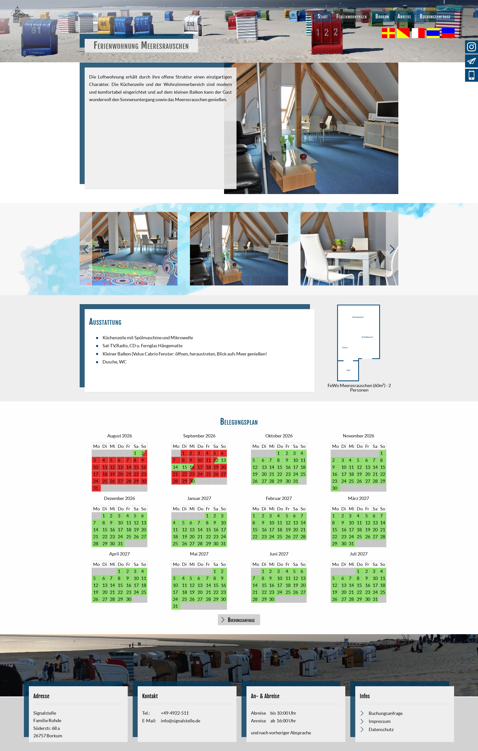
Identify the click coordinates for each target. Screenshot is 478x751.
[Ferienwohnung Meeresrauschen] (359, 381)
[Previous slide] (86, 249)
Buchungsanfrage (435, 16)
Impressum (380, 721)
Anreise (404, 16)
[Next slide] (392, 249)
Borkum (382, 16)
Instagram (471, 46)
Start (323, 16)
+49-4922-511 (471, 75)
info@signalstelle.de (471, 61)
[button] (198, 280)
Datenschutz (381, 729)
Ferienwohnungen (351, 16)
